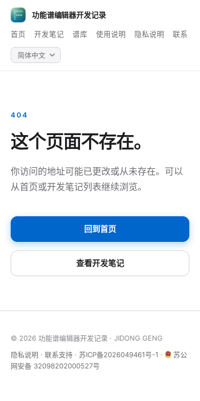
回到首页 (100, 229)
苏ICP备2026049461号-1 (118, 354)
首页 (18, 34)
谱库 (80, 34)
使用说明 (111, 34)
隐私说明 (149, 34)
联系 (180, 34)
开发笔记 (49, 34)
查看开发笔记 (100, 263)
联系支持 (59, 354)
